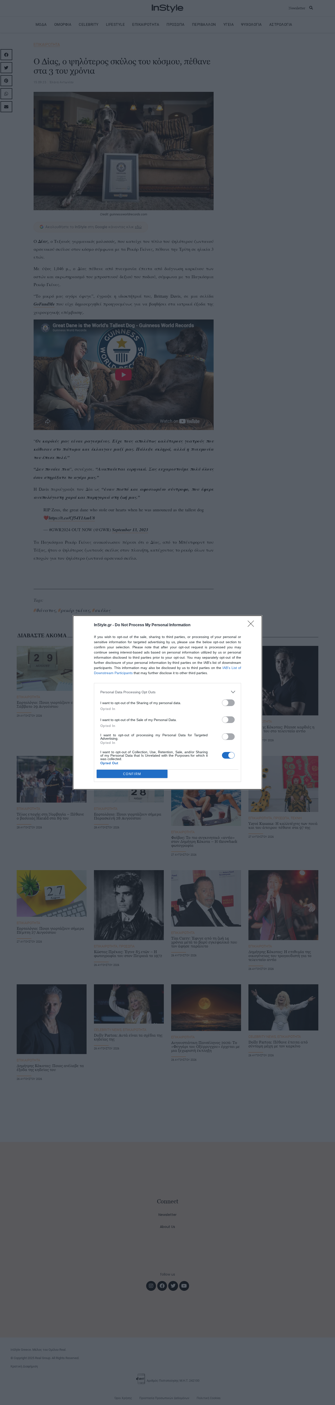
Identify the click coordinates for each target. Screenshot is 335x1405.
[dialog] (167, 702)
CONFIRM (132, 774)
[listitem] (167, 692)
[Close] (252, 625)
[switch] (228, 702)
